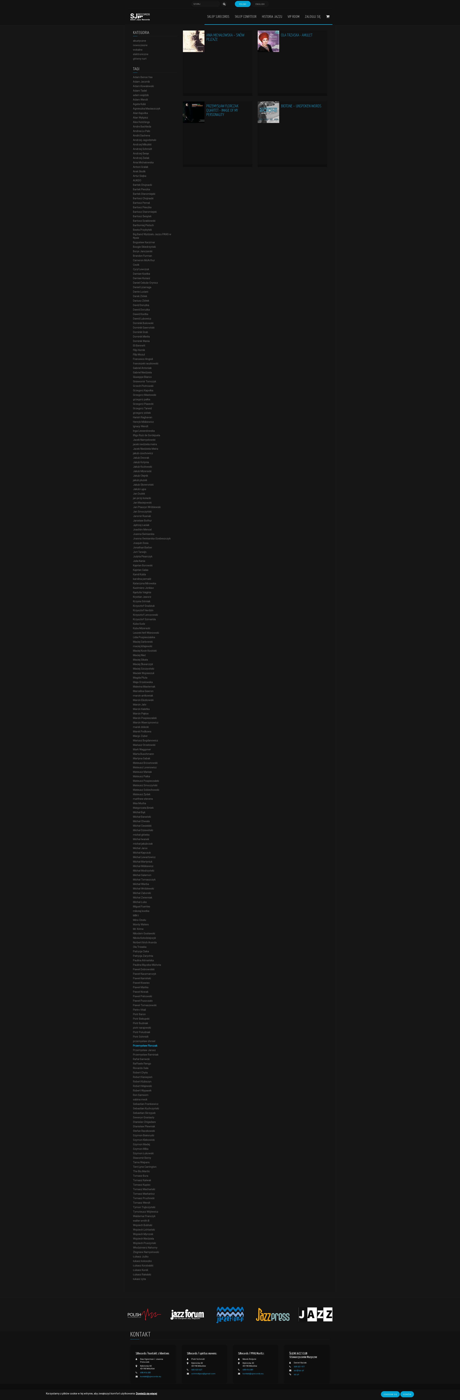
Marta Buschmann (143, 754)
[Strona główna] (140, 16)
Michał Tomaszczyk (144, 879)
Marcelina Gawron (143, 691)
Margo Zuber (140, 736)
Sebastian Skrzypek (144, 1113)
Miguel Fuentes (141, 906)
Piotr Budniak (140, 1023)
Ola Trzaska (139, 946)
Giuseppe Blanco (142, 377)
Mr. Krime (138, 929)
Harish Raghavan (142, 417)
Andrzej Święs (141, 153)
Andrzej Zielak (141, 158)
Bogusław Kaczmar (144, 242)
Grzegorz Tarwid (142, 408)
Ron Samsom (140, 1095)
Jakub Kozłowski (142, 466)
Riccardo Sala (140, 1068)
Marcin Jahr (139, 704)
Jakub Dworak (141, 457)
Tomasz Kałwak (142, 1180)
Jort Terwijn (139, 552)
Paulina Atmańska (143, 960)
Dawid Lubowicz (142, 318)
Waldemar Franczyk (144, 1216)
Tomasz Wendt (141, 1202)
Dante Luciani (140, 291)
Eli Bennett (139, 345)
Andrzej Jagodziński (144, 140)
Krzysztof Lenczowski (145, 614)
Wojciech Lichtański (144, 1229)
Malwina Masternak (144, 686)
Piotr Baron (139, 1014)
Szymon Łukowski (143, 1153)
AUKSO (137, 180)
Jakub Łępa (139, 489)
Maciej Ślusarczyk (143, 664)
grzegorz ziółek (142, 412)
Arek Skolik (139, 171)
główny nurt (139, 58)
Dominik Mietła (141, 336)
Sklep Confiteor (246, 16)
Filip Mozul (139, 354)
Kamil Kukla (139, 574)
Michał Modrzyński (143, 870)
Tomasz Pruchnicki (144, 1198)
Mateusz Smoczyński (145, 785)
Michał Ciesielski (142, 825)
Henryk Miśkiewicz (143, 421)
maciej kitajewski (142, 646)
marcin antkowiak (143, 695)
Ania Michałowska (143, 162)
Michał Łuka (140, 902)
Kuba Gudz (139, 623)
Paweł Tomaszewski (145, 1005)
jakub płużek (140, 480)
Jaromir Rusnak (142, 516)
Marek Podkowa (142, 731)
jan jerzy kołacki (142, 498)
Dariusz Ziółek (141, 300)
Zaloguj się (313, 16)
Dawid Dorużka (141, 309)
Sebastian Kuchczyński (146, 1108)
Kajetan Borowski (143, 565)
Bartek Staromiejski (144, 193)
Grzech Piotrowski (143, 386)
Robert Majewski (142, 1086)
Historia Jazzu (272, 16)
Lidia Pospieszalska (144, 637)
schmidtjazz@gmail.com (203, 1374)
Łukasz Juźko (141, 1256)
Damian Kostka (141, 273)
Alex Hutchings (141, 122)
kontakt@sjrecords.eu (150, 1376)
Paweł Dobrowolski (144, 969)
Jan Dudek (139, 493)
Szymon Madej (141, 1144)
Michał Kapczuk (142, 852)
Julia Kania (139, 561)
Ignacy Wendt (140, 426)
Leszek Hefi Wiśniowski (146, 632)
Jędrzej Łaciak (141, 525)
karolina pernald (142, 578)
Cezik (136, 264)
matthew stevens (143, 798)
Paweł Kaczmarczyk (144, 973)
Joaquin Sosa (140, 543)
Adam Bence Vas (143, 77)
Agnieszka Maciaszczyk (146, 108)
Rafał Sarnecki (141, 1059)
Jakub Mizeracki (142, 471)
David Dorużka (141, 305)
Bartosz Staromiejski (145, 211)
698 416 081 (145, 1372)
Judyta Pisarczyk (142, 556)
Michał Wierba (141, 884)
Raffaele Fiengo (142, 1063)
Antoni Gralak (140, 167)
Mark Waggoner (142, 749)
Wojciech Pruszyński (144, 1243)
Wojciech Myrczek (143, 1234)
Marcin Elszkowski (143, 700)
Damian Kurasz (141, 278)
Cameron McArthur (144, 260)
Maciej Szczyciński (143, 668)
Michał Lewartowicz (144, 857)
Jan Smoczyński (142, 511)
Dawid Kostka (140, 314)
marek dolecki (141, 727)
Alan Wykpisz (140, 117)
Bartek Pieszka (141, 189)
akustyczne (139, 40)
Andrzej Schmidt (142, 149)
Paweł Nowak (140, 991)
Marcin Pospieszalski (145, 718)
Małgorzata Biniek (143, 807)
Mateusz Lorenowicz (145, 767)
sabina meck (140, 1099)
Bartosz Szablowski (144, 220)
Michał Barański (142, 816)
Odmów (407, 1394)
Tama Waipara (141, 1162)
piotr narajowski (142, 1027)
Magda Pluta (140, 677)
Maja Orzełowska (143, 682)
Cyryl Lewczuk (141, 269)
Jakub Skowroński (143, 484)
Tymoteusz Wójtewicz (145, 1211)
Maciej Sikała (140, 659)
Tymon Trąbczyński (144, 1207)
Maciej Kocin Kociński (145, 650)
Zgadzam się (390, 1394)
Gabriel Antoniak (142, 368)
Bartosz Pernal (141, 202)
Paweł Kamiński (142, 978)
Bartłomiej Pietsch (143, 225)
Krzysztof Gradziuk (144, 605)
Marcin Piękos (141, 713)
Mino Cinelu (139, 920)
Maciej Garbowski (143, 641)
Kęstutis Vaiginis (142, 592)
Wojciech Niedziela (143, 1238)
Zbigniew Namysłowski (146, 1252)
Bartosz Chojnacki (143, 198)
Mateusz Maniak (142, 771)
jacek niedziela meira (145, 444)
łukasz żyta (139, 1279)
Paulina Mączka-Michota (147, 964)
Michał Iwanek (141, 839)
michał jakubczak (143, 843)
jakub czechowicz (143, 453)
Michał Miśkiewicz (143, 866)
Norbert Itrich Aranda (145, 942)
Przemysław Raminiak (145, 1054)
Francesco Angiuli (143, 359)
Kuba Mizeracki (141, 628)
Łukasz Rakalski (142, 1274)
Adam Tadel (140, 90)
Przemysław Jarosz (144, 1050)
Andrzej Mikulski (142, 144)
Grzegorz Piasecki (143, 403)
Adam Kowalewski (143, 86)
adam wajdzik (141, 95)
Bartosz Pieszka (142, 207)
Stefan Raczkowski (144, 1130)
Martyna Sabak (141, 758)
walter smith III (141, 1220)
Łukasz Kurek (140, 1270)
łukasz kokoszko (142, 1261)
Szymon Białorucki (143, 1135)
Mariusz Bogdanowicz (145, 740)
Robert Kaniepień (142, 1077)
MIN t (136, 915)
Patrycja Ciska (141, 951)
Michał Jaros (140, 848)
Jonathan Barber (142, 547)
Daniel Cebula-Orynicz (145, 282)
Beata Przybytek (142, 229)
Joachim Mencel (142, 529)
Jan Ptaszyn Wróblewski (147, 507)
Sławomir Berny (142, 1157)
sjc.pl (296, 1374)
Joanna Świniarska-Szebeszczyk (152, 538)
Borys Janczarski (142, 251)
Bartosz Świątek (142, 216)
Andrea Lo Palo (141, 131)
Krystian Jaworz (142, 596)
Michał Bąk (139, 812)
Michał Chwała (141, 821)
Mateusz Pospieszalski (146, 780)
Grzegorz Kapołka (143, 390)
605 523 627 (196, 1370)
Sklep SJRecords (218, 16)
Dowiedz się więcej (146, 1393)
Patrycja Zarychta (143, 955)
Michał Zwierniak (142, 897)
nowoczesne (140, 45)
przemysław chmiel (144, 1041)
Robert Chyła (140, 1072)
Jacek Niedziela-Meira (145, 448)
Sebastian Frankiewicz (145, 1104)
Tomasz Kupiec (141, 1184)
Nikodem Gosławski (144, 933)
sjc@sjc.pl (299, 1370)
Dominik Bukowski (143, 323)
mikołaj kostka (141, 911)
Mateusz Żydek (141, 794)
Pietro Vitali (139, 1009)
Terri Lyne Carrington (145, 1166)
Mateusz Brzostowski (145, 762)
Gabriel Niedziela (142, 372)
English (260, 4)
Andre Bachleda (142, 126)
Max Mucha (139, 803)
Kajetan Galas (140, 570)
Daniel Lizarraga (142, 287)
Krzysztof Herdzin (143, 610)
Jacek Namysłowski (144, 439)
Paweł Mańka (140, 987)
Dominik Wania (141, 341)
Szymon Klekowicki (144, 1139)
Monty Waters (141, 924)
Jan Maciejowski (142, 502)
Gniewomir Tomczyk (144, 381)
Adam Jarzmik (141, 81)
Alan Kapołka (140, 113)
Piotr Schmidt (140, 1036)
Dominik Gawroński (144, 327)
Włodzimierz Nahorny (145, 1247)
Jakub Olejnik (140, 475)
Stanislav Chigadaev (144, 1122)
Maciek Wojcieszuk (143, 673)
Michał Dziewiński (143, 830)
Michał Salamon (142, 875)
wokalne (137, 49)
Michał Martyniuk (142, 861)
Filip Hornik (139, 350)
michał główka (141, 834)
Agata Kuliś (139, 104)
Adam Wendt (140, 99)
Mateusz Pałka (141, 776)
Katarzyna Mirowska (144, 583)
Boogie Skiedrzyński (144, 246)
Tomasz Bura (140, 1175)
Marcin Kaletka (141, 709)
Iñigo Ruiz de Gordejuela (146, 435)
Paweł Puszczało (143, 1000)
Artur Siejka (139, 175)
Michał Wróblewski (143, 888)
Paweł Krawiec (141, 982)
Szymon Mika (140, 1148)
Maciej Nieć (139, 655)
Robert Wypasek (142, 1090)
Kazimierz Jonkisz (143, 587)
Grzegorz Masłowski (144, 394)
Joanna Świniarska (143, 534)
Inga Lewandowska (144, 430)
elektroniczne (140, 54)
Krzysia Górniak (141, 601)
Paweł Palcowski (142, 996)
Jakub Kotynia (141, 462)
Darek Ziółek (140, 296)
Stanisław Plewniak (144, 1126)
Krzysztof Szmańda (144, 619)
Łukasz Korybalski (143, 1265)
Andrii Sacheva (141, 135)
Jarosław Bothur (142, 520)
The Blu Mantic (141, 1171)
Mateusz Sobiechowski (146, 789)
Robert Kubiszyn (142, 1081)
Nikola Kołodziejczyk (144, 938)
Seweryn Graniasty (143, 1117)
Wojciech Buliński (142, 1225)
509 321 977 (299, 1367)
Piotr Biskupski (141, 1018)
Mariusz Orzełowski (144, 745)
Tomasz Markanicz (144, 1193)
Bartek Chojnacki (142, 184)
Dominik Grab (140, 332)
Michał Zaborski (142, 893)
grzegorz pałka (141, 399)
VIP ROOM (294, 16)
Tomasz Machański (144, 1189)
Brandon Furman (142, 255)
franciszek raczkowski (145, 363)
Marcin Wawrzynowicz (145, 722)
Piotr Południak (141, 1032)
